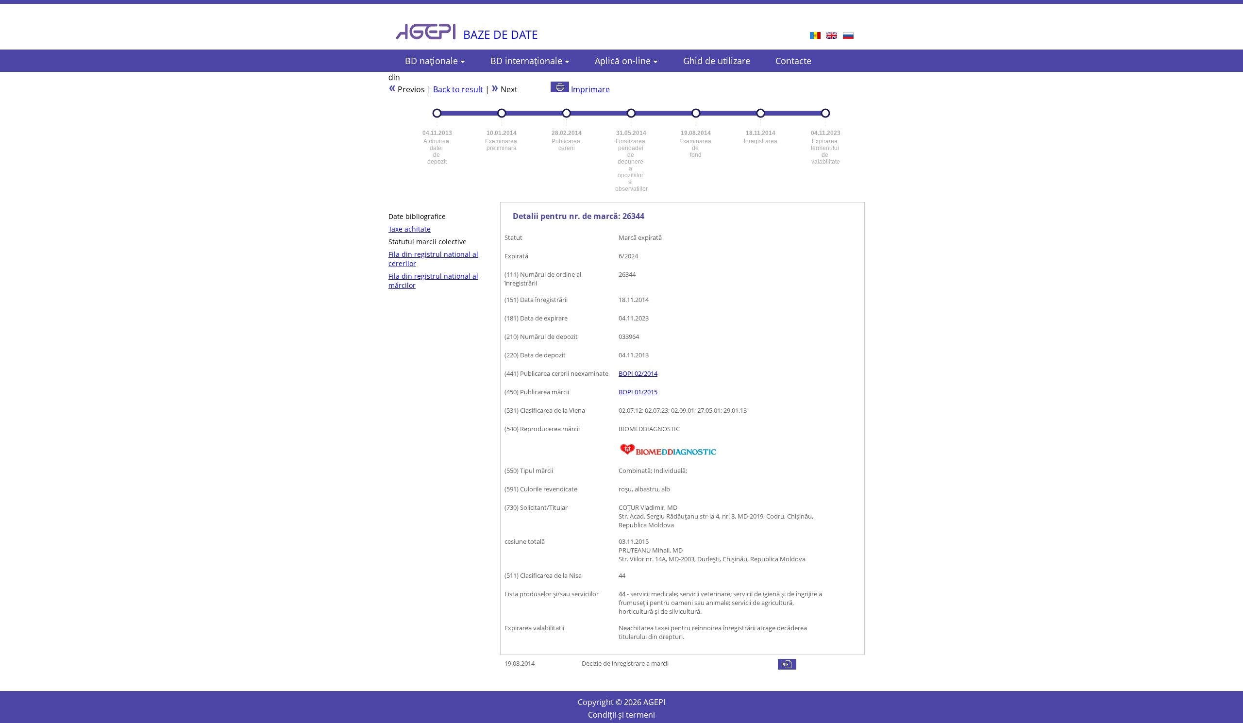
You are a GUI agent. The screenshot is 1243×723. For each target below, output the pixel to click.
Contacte (793, 61)
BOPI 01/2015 (638, 391)
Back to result (458, 89)
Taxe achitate (409, 229)
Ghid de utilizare (716, 61)
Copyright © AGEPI (621, 702)
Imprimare (589, 89)
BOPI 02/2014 (638, 373)
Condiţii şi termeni (621, 714)
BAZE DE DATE (500, 34)
